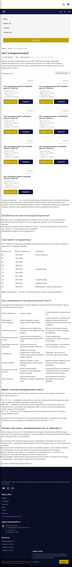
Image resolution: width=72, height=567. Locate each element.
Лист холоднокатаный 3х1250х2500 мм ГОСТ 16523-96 (17, 177)
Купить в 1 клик (10, 102)
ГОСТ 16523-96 (25, 57)
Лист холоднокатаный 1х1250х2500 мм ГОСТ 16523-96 (17, 117)
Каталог (10, 48)
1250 (16, 57)
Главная (4, 48)
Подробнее (25, 101)
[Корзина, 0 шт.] (68, 4)
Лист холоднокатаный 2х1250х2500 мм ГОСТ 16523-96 (52, 147)
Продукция (5, 504)
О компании (5, 501)
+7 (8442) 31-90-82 (7, 544)
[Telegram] (69, 11)
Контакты (5, 513)
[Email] (61, 11)
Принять (64, 562)
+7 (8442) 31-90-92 (7, 550)
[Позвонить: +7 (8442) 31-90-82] (64, 4)
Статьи (4, 510)
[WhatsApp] (65, 11)
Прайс (3, 507)
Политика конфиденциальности (12, 516)
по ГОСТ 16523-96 (8, 57)
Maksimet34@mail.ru (8, 541)
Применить (36, 40)
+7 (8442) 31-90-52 (7, 547)
